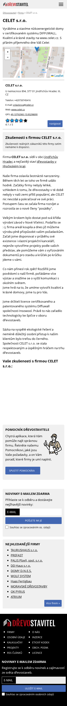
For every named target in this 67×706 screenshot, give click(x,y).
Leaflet (58, 75)
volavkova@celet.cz (23, 104)
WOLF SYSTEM (21, 576)
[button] (37, 48)
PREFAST (17, 555)
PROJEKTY (13, 647)
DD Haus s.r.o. (21, 566)
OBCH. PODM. (40, 647)
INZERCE (37, 637)
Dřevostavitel (9, 12)
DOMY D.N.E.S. (21, 571)
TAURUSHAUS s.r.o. (24, 550)
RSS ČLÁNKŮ (14, 652)
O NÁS (36, 632)
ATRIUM (16, 597)
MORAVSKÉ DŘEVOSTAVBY (29, 586)
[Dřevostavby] (16, 4)
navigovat (55, 123)
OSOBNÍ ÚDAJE (16, 637)
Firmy (21, 12)
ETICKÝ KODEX (40, 642)
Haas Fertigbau (21, 581)
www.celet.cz (18, 109)
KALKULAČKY (15, 642)
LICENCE (37, 652)
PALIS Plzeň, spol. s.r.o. (27, 560)
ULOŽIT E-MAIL (34, 688)
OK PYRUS (18, 591)
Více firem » (53, 603)
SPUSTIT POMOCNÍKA (22, 470)
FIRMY (10, 632)
